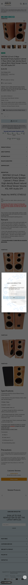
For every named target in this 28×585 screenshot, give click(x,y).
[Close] (24, 275)
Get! (14, 297)
